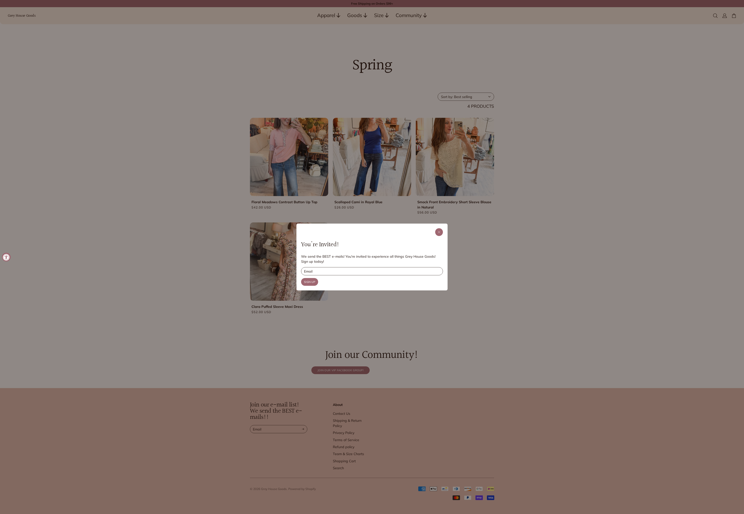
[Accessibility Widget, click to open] (6, 257)
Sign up (309, 282)
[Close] (439, 232)
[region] (372, 257)
